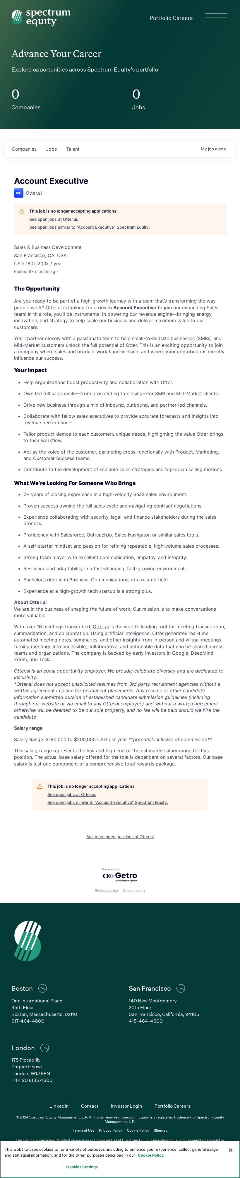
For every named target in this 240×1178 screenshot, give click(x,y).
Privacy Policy (110, 1130)
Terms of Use (84, 1130)
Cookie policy (134, 890)
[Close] (230, 1150)
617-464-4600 (27, 1021)
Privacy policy (106, 890)
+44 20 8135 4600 (32, 1080)
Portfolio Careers (171, 17)
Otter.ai (101, 626)
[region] (120, 1159)
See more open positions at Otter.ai (120, 836)
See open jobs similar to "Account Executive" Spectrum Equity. (89, 227)
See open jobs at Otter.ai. (53, 219)
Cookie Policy (138, 1130)
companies (24, 149)
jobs (51, 149)
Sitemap (160, 1130)
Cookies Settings (82, 1167)
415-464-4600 (146, 1021)
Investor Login (126, 1106)
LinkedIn (59, 1106)
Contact (90, 1106)
